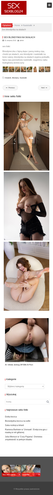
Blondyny (15, 78)
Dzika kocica (11, 417)
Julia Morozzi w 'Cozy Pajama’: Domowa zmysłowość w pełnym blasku (23, 310)
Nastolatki (23, 78)
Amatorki (8, 78)
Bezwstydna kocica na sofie (17, 421)
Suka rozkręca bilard (14, 425)
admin (21, 40)
